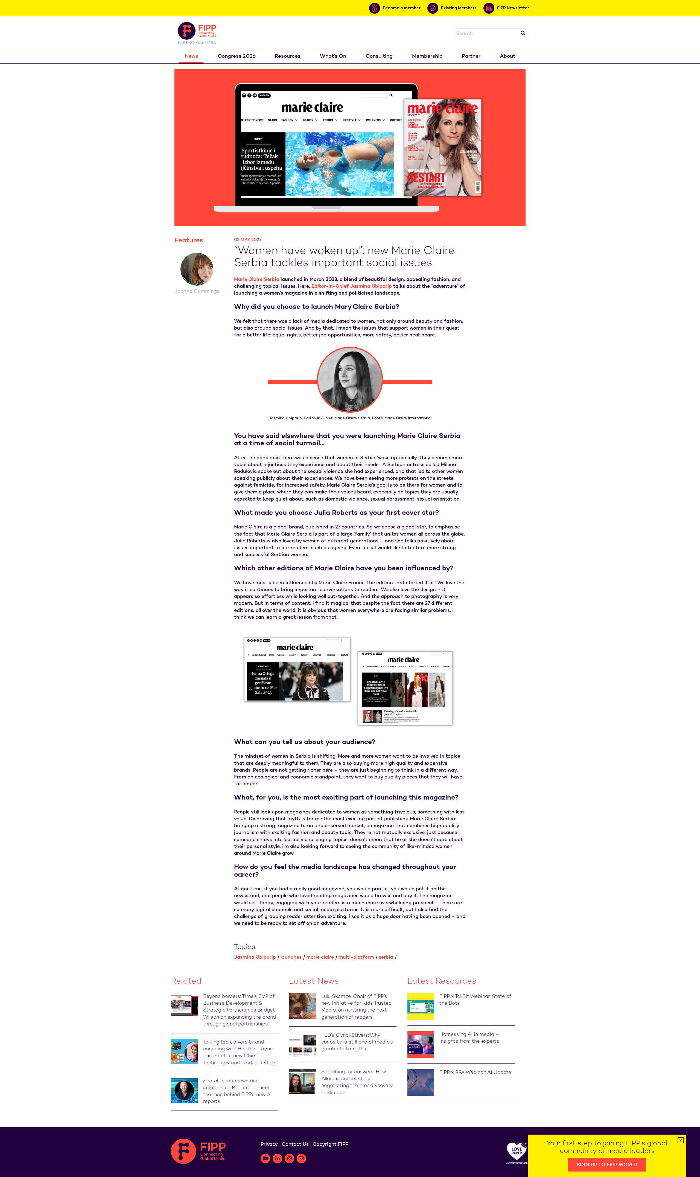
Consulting (379, 56)
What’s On (333, 56)
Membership (427, 56)
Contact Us (295, 1144)
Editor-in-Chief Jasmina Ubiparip (351, 286)
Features (188, 240)
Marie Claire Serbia (256, 279)
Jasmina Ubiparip (255, 957)
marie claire (320, 957)
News (191, 56)
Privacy (269, 1144)
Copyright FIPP (330, 1144)
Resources (288, 56)
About (507, 56)
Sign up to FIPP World (607, 1165)
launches (291, 957)
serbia (386, 957)
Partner (471, 56)
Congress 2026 (237, 56)
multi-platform (356, 957)
